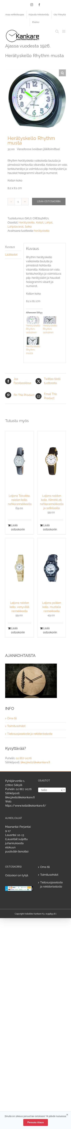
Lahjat (48, 222)
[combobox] (52, 789)
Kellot (39, 222)
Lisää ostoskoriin (48, 201)
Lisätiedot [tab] (11, 254)
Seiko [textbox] (51, 790)
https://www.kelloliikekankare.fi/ (25, 805)
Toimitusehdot (16, 726)
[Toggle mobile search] (57, 31)
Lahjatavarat (15, 226)
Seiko (28, 226)
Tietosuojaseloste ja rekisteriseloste (29, 733)
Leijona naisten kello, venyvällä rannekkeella (19, 607)
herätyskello (41, 230)
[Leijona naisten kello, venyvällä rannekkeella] (19, 568)
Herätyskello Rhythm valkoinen (33, 329)
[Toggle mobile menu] (64, 31)
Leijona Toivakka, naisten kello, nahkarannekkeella (20, 500)
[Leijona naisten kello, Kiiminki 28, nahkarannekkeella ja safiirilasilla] (51, 461)
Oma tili (12, 718)
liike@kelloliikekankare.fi (35, 762)
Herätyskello (27, 222)
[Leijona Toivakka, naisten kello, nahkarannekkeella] (19, 461)
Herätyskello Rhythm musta (33, 350)
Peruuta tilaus (35, 1122)
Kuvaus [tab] (10, 247)
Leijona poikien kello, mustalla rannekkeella (51, 607)
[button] (62, 72)
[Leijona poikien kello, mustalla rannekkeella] (51, 568)
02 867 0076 (24, 758)
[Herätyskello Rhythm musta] (32, 341)
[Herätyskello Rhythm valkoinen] (32, 320)
